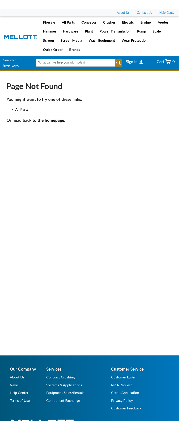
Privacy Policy (122, 400)
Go (118, 63)
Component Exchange (63, 400)
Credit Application (125, 393)
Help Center (167, 12)
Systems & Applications (64, 385)
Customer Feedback (126, 408)
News (14, 385)
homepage (54, 121)
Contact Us (144, 12)
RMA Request (121, 385)
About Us (123, 12)
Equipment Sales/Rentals (65, 393)
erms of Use (20, 400)
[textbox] (78, 63)
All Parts (21, 109)
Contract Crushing (60, 377)
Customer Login (123, 377)
